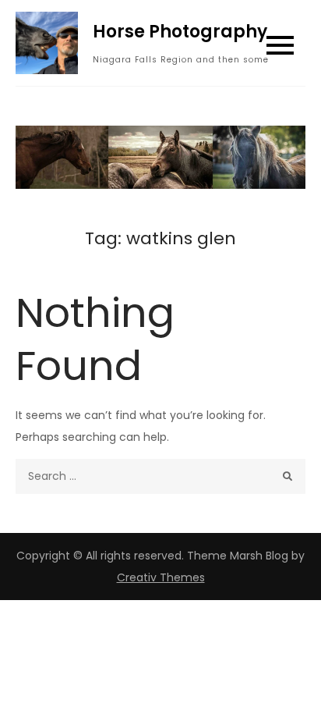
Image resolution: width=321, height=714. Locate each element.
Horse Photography (180, 32)
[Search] (287, 476)
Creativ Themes (161, 577)
